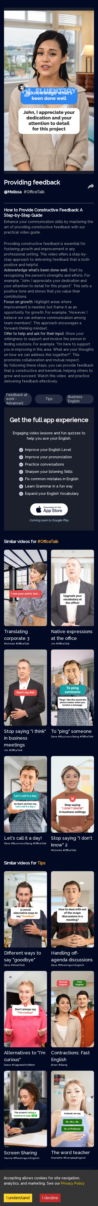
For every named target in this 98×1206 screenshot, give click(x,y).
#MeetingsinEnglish (71, 965)
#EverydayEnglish (74, 1157)
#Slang (63, 1064)
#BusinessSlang (68, 736)
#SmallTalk (18, 965)
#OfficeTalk (22, 643)
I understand (18, 1197)
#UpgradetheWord (23, 1064)
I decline (50, 1197)
